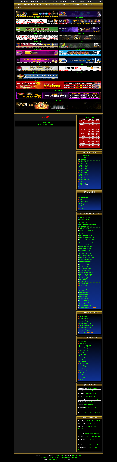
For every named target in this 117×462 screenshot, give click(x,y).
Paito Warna (82, 341)
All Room (82, 185)
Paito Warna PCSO (84, 263)
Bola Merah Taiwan (84, 281)
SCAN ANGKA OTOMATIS (45, 122)
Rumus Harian (83, 343)
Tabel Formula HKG (84, 228)
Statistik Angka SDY (84, 320)
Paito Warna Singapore (85, 222)
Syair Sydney (82, 199)
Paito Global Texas (84, 303)
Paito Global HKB (84, 300)
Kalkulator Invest (83, 376)
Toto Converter (83, 356)
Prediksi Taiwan (83, 176)
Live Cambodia (63, 1)
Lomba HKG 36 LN (84, 157)
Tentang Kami (44, 457)
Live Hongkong (44, 1)
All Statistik (83, 332)
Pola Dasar (82, 359)
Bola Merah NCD (84, 298)
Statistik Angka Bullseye (85, 329)
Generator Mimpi (83, 201)
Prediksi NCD (82, 183)
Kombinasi (82, 365)
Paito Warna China (84, 285)
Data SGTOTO (90, 1)
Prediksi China (83, 177)
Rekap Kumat (82, 354)
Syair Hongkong (83, 197)
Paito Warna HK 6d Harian (86, 241)
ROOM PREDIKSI (38, 4)
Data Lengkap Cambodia (86, 272)
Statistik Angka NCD (84, 330)
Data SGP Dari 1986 (84, 219)
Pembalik (81, 374)
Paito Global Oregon (84, 302)
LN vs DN (81, 372)
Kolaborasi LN (83, 370)
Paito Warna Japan (84, 291)
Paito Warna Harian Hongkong (87, 237)
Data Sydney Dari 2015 (85, 248)
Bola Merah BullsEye (85, 270)
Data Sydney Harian (84, 250)
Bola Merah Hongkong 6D (86, 242)
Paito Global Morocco (85, 305)
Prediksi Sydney (83, 165)
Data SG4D (98, 1)
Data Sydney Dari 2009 (85, 246)
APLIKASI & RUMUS (51, 4)
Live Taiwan (73, 1)
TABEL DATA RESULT (87, 4)
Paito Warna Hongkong (85, 235)
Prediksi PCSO (83, 167)
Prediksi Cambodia (84, 170)
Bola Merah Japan (84, 292)
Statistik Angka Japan (85, 327)
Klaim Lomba (83, 159)
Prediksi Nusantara (84, 181)
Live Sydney (54, 1)
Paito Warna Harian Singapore (87, 224)
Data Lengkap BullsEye (85, 266)
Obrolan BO (83, 186)
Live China (81, 1)
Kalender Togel (83, 358)
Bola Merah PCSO (84, 264)
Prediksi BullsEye (83, 168)
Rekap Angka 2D (83, 347)
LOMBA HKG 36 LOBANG (94, 421)
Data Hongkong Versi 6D (86, 232)
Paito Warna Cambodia (85, 274)
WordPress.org (53, 459)
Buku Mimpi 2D (83, 203)
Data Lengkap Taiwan (85, 278)
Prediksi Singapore (84, 161)
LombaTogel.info (76, 455)
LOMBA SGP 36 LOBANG (93, 423)
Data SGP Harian (84, 221)
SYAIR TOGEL (19, 7)
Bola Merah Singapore (85, 226)
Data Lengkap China (85, 283)
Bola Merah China (84, 287)
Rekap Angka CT (83, 352)
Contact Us (74, 457)
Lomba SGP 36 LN (84, 156)
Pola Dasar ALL (83, 361)
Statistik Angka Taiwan (85, 323)
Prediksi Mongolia (84, 179)
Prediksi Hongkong (84, 163)
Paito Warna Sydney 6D (85, 255)
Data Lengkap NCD (84, 294)
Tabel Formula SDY (84, 244)
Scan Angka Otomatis (85, 345)
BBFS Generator (83, 363)
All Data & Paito (84, 307)
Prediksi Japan (83, 172)
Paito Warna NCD (84, 296)
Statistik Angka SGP (84, 316)
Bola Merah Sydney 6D (85, 259)
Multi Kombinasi (83, 368)
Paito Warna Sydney (84, 252)
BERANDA (18, 4)
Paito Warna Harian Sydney (86, 253)
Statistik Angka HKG (84, 318)
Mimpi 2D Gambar (84, 205)
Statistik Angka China (84, 321)
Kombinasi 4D (83, 367)
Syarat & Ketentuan (64, 457)
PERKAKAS (62, 4)
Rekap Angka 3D (83, 348)
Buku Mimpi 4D (83, 208)
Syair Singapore (83, 195)
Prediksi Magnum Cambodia (92, 412)
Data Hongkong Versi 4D (86, 230)
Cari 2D (45, 117)
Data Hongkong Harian (85, 233)
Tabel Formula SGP (84, 217)
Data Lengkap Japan (85, 289)
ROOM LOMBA (28, 4)
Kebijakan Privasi (53, 457)
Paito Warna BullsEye (85, 268)
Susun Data (82, 377)
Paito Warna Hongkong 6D (86, 239)
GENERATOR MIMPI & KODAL (45, 124)
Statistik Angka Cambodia (86, 325)
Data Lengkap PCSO (85, 261)
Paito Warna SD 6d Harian (86, 257)
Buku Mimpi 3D (83, 206)
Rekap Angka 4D (83, 350)
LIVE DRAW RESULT (73, 4)
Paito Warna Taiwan (84, 279)
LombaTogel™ (59, 455)
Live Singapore (34, 1)
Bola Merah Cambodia (85, 276)
